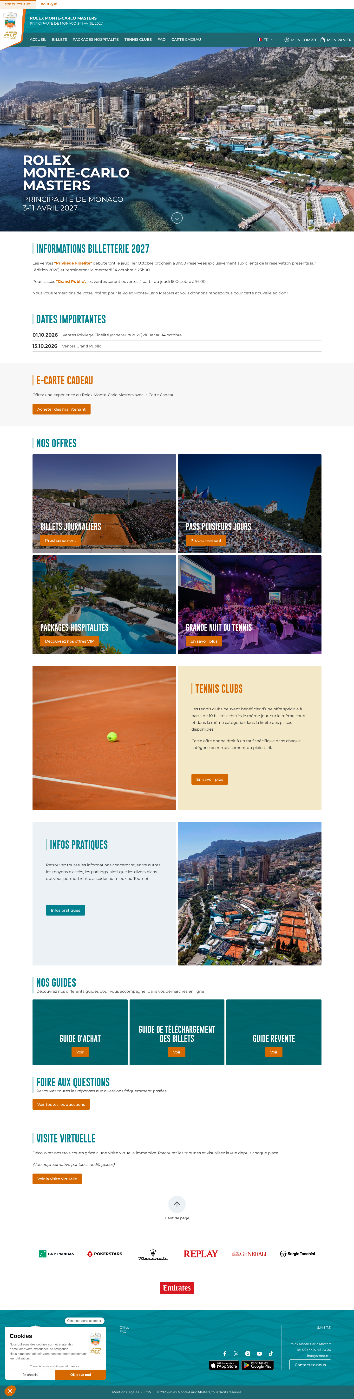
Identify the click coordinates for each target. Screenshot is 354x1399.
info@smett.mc (319, 1356)
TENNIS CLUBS (138, 39)
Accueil (38, 39)
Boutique (49, 4)
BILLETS (59, 39)
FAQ (161, 39)
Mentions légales (125, 1392)
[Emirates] (177, 1288)
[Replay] (201, 1254)
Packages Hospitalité (96, 39)
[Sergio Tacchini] (297, 1254)
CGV (147, 1392)
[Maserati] (153, 1254)
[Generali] (249, 1254)
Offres (124, 1327)
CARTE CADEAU (186, 39)
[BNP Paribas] (56, 1254)
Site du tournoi (18, 4)
